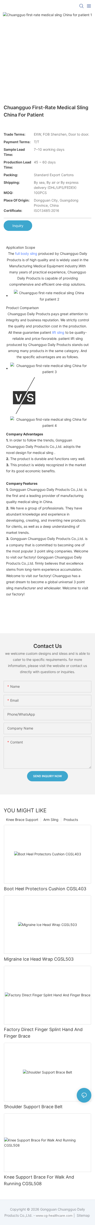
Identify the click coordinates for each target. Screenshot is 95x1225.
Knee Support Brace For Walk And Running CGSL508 (39, 1180)
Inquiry (17, 226)
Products (71, 819)
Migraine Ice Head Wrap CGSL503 (39, 959)
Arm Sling (50, 819)
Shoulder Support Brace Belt (33, 1106)
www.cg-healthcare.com (55, 1215)
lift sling (58, 332)
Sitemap (83, 1215)
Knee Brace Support (22, 819)
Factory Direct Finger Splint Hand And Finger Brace (43, 1033)
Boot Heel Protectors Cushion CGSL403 (45, 888)
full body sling (26, 253)
